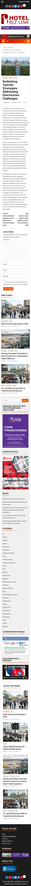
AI (3, 534)
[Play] (5, 677)
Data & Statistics (8, 559)
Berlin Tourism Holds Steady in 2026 (14, 324)
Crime (4, 556)
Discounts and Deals (9, 563)
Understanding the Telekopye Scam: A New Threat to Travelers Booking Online (9, 219)
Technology (6, 617)
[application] (15, 672)
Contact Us (5, 839)
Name (5, 264)
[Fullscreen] (26, 677)
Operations (6, 598)
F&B (4, 569)
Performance (4, 321)
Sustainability (7, 614)
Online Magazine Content (10, 595)
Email (5, 270)
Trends (5, 623)
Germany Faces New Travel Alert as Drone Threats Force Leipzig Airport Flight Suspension (14, 356)
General (11, 77)
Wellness (5, 626)
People (5, 604)
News (4, 591)
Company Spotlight (8, 553)
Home (4, 834)
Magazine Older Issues (10, 582)
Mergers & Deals (8, 588)
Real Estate (6, 610)
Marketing (6, 585)
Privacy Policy (6, 843)
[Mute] (23, 677)
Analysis (3, 385)
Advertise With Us (7, 841)
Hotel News (15, 326)
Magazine (6, 579)
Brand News (6, 547)
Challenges (5, 77)
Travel (15, 77)
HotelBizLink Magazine (9, 836)
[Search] (25, 41)
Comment (6, 240)
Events (5, 566)
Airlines (5, 537)
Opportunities (7, 601)
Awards (5, 543)
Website (5, 276)
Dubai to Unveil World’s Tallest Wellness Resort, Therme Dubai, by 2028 (22, 219)
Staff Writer (7, 102)
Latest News (11, 350)
